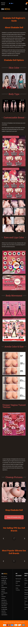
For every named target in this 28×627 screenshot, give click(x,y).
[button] (3, 538)
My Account (18, 578)
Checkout (18, 585)
